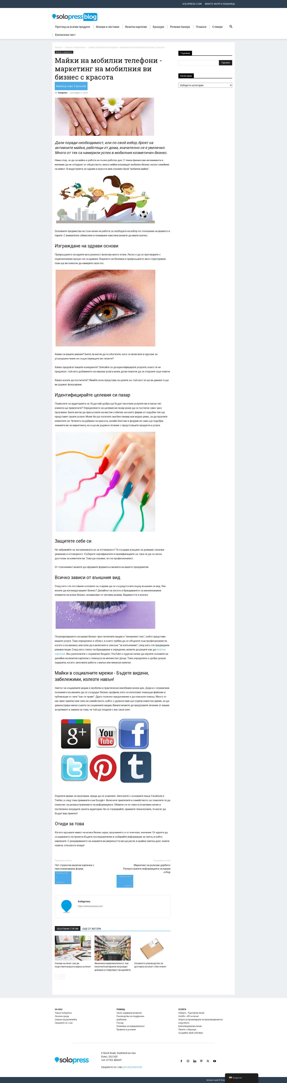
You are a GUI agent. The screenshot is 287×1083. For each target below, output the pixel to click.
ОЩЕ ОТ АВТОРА (91, 928)
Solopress (62, 92)
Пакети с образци (187, 1029)
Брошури (158, 26)
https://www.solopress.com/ (90, 906)
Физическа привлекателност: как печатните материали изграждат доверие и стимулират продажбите (113, 966)
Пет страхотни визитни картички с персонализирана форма (74, 867)
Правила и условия (126, 1029)
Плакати (201, 26)
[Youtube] (215, 1057)
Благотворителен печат (190, 1026)
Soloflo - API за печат (188, 1016)
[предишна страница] (57, 977)
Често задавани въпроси (129, 1012)
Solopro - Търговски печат (191, 1012)
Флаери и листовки (107, 26)
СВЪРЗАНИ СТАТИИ (67, 928)
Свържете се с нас (64, 1022)
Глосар (120, 1022)
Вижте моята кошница (220, 4)
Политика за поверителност (130, 1026)
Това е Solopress (63, 1012)
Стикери (217, 26)
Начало (58, 47)
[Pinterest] (201, 1057)
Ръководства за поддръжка (130, 1016)
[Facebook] (181, 1057)
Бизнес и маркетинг (75, 47)
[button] (231, 27)
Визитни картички (136, 26)
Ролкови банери (180, 26)
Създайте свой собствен (190, 1032)
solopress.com (192, 4)
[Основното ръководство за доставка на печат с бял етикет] (152, 948)
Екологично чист (65, 34)
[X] (208, 1057)
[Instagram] (188, 1057)
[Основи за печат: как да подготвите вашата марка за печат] (73, 948)
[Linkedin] (195, 1057)
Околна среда (62, 1016)
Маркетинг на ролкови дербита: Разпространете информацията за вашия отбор (146, 869)
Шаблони (121, 1019)
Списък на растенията (66, 1019)
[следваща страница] (62, 977)
